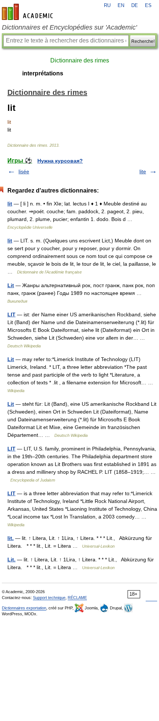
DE (134, 5)
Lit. (11, 559)
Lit (10, 285)
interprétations (42, 73)
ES (148, 5)
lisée (23, 171)
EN (121, 5)
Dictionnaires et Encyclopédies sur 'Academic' (69, 27)
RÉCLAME (77, 597)
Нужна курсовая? (60, 161)
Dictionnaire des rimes (79, 60)
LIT (11, 314)
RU (107, 5)
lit (9, 204)
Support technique (49, 597)
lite (142, 171)
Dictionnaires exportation (24, 608)
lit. (10, 538)
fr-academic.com (28, 12)
